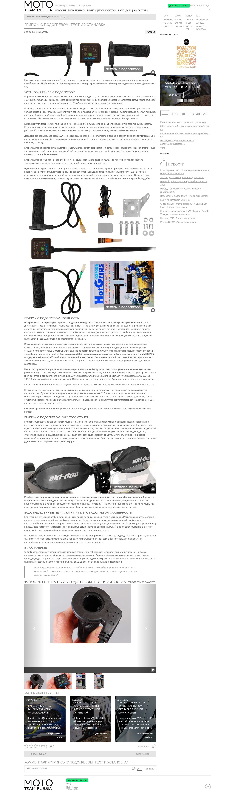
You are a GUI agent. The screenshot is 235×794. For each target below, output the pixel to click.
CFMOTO (168, 26)
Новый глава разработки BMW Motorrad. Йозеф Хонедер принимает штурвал (184, 212)
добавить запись (178, 6)
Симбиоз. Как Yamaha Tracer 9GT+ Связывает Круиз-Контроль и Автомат (183, 205)
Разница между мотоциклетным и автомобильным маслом (177, 142)
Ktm (198, 16)
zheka (59, 737)
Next (158, 681)
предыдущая (38, 754)
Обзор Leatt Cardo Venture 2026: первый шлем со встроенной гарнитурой (86, 707)
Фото (162, 148)
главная (59, 6)
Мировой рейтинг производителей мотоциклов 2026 (183, 183)
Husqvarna (202, 19)
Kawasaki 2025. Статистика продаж (178, 222)
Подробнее (54, 733)
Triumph (179, 26)
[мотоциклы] (38, 6)
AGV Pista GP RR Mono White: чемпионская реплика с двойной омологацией (132, 707)
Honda (188, 16)
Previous (22, 681)
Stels (188, 23)
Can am (178, 23)
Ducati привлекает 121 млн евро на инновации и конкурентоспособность (184, 172)
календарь (125, 10)
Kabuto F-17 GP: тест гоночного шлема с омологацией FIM (40, 709)
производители (74, 6)
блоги (87, 6)
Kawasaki (168, 19)
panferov (149, 737)
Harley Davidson (201, 27)
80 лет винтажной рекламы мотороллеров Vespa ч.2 (185, 128)
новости (60, 10)
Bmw (166, 16)
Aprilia (200, 23)
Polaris (168, 23)
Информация (72, 787)
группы (91, 10)
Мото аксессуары (44, 17)
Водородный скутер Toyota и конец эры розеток (184, 196)
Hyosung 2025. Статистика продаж (177, 218)
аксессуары (141, 10)
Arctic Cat (189, 27)
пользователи (107, 10)
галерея (151, 32)
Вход (192, 6)
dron (105, 737)
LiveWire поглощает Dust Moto (175, 200)
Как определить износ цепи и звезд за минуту (183, 122)
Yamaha (189, 19)
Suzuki (178, 19)
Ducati (178, 16)
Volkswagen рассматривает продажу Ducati (182, 177)
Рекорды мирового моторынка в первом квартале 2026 (180, 190)
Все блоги (164, 153)
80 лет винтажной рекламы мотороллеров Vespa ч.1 (185, 135)
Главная (30, 17)
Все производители (169, 34)
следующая (142, 754)
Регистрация (203, 6)
